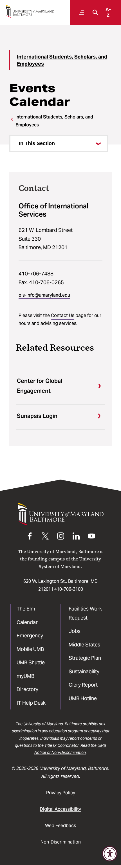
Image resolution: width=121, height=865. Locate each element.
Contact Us (62, 315)
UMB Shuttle (31, 662)
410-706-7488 (36, 273)
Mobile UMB (30, 649)
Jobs (74, 631)
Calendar (27, 622)
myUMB (25, 676)
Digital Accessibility (60, 809)
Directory (27, 689)
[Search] (94, 12)
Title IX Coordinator (61, 745)
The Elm (26, 608)
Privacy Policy (60, 793)
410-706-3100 (68, 589)
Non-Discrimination (61, 842)
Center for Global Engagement (39, 385)
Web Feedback (60, 826)
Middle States (84, 644)
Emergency (30, 635)
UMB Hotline (83, 698)
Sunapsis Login (37, 416)
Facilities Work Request (85, 613)
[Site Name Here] (30, 11)
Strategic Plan (85, 658)
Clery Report (83, 684)
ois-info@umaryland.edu (44, 295)
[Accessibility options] (109, 853)
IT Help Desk (31, 703)
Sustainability (84, 671)
